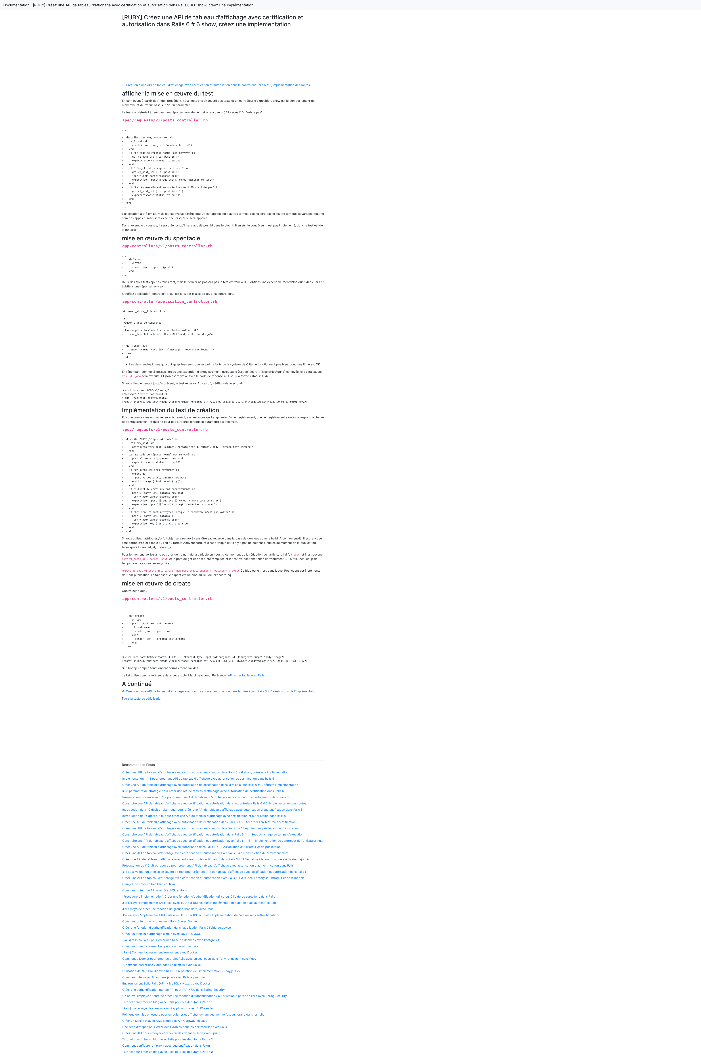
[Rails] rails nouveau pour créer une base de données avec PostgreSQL (171, 940)
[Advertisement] (568, 237)
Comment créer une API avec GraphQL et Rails (154, 890)
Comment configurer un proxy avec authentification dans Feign (166, 1045)
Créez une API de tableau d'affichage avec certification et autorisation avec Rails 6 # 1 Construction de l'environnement (205, 853)
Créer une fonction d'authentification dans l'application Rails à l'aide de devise (176, 927)
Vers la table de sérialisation (142, 698)
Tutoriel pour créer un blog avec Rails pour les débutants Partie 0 (167, 1052)
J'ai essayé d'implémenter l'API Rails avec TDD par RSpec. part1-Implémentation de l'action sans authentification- (200, 915)
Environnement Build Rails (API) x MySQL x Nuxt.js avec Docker (166, 983)
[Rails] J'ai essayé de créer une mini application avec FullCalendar (167, 1008)
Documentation (16, 5)
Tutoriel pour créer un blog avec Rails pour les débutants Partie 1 (167, 1002)
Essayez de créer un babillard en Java (148, 884)
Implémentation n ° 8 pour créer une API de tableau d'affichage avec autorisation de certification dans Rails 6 (198, 778)
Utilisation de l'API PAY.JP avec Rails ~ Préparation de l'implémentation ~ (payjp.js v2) (182, 971)
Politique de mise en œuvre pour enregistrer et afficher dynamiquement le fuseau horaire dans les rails (193, 1014)
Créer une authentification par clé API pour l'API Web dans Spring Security (173, 989)
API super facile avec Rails (246, 675)
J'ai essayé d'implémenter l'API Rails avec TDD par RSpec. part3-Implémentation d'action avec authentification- (199, 903)
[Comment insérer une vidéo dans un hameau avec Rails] (161, 965)
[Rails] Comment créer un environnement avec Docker (159, 952)
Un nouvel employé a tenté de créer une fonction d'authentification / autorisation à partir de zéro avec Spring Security (204, 996)
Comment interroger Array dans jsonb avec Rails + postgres (164, 977)
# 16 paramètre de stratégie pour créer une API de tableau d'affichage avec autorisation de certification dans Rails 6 (203, 791)
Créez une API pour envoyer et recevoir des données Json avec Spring (171, 1033)
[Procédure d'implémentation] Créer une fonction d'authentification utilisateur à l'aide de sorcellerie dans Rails (198, 896)
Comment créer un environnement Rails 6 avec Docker (160, 921)
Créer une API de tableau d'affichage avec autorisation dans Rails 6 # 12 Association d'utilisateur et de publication (201, 847)
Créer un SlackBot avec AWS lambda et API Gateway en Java (164, 1020)
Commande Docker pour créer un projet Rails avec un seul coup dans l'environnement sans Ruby (189, 958)
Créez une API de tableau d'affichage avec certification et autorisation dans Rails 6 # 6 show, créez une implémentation (205, 772)
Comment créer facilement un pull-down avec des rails (160, 946)
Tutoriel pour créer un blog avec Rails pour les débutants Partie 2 (167, 1039)
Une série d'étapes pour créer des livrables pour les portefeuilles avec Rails (174, 1027)
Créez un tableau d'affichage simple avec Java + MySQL (161, 934)
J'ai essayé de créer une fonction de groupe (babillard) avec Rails (167, 909)
